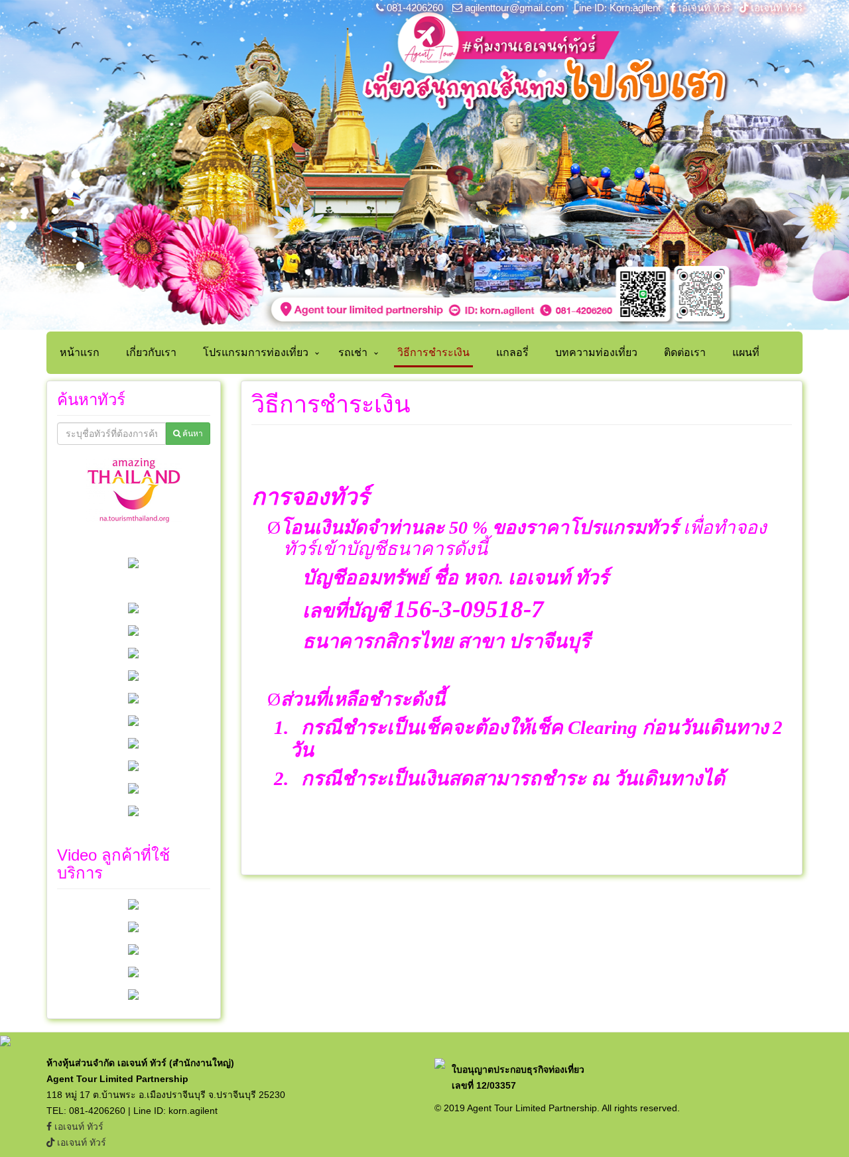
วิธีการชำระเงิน (433, 352)
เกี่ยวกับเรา (151, 352)
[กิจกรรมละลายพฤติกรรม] (133, 994)
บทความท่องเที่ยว (596, 352)
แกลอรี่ (512, 352)
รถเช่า (352, 352)
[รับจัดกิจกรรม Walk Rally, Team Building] (133, 903)
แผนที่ (745, 352)
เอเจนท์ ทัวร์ (704, 7)
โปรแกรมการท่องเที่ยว (255, 352)
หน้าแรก (79, 352)
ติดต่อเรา (685, 352)
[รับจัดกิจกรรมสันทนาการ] (133, 971)
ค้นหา (191, 433)
